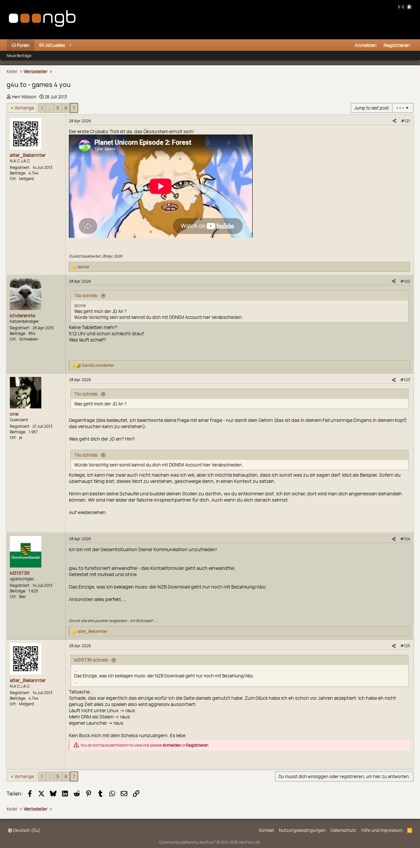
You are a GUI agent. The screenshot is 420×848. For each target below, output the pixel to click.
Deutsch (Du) (26, 830)
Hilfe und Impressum (382, 830)
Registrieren (197, 745)
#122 (405, 281)
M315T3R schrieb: (91, 660)
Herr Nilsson (24, 97)
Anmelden (172, 745)
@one (80, 305)
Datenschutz (343, 830)
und (98, 365)
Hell (409, 6)
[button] (70, 45)
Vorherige (24, 108)
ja (20, 437)
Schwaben (28, 339)
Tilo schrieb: (86, 296)
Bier (22, 596)
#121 (405, 121)
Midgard (26, 178)
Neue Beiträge (19, 55)
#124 (405, 539)
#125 (405, 646)
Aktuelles (55, 45)
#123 (405, 380)
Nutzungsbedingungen (302, 830)
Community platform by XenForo (210, 842)
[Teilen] (394, 121)
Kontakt (266, 830)
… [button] (49, 108)
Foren (23, 45)
